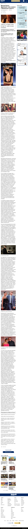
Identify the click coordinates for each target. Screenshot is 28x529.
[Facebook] (12, 526)
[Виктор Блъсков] (25, 48)
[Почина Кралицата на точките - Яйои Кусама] (4, 484)
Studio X (26, 528)
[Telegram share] (5, 12)
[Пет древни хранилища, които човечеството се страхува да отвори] (12, 459)
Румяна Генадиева (23, 10)
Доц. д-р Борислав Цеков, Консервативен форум (21, 63)
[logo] (3, 1)
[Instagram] (16, 526)
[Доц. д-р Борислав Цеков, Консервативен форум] (25, 63)
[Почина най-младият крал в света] (12, 476)
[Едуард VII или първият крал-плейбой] (12, 468)
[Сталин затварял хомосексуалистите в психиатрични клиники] (4, 476)
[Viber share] (3, 12)
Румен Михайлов (23, 20)
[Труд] (14, 495)
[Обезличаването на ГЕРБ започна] (22, 52)
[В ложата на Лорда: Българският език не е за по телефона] (4, 468)
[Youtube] (14, 526)
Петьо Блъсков (24, 58)
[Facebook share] (1, 12)
